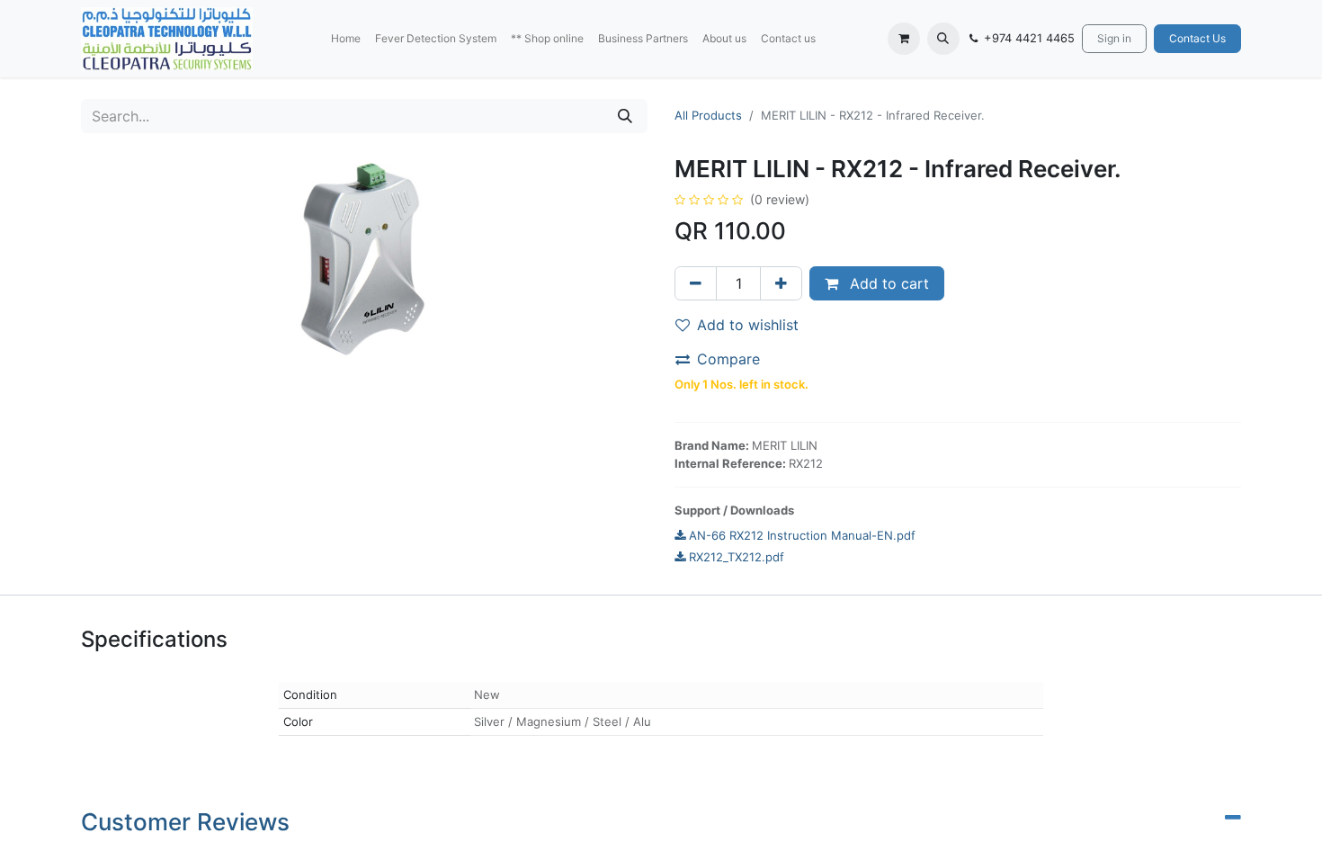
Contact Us (1197, 38)
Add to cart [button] (887, 283)
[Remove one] (695, 283)
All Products (708, 115)
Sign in (1114, 38)
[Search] (625, 116)
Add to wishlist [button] (748, 325)
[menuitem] (346, 38)
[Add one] (781, 283)
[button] (943, 38)
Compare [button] (728, 359)
